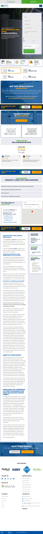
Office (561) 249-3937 (28, 498)
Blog (2, 507)
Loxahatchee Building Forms (36, 252)
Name (23, 40)
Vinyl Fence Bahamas (26, 491)
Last (33, 40)
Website (33, 242)
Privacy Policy (2, 532)
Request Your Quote (29, 51)
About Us (3, 505)
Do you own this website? (28, 206)
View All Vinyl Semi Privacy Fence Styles (21, 98)
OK (38, 206)
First (24, 40)
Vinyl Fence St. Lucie (26, 489)
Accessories (4, 500)
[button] (32, 211)
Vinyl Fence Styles (5, 496)
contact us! (14, 278)
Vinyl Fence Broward (26, 478)
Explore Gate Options (21, 120)
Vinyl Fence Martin (25, 482)
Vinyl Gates (4, 498)
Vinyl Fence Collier (25, 480)
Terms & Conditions (10, 532)
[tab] (11, 70)
